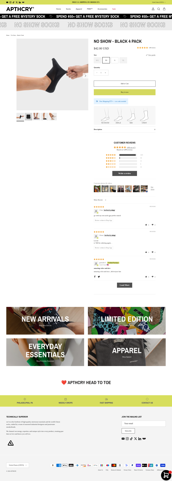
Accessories (102, 9)
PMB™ (90, 9)
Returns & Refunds (116, 470)
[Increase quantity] (106, 72)
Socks (68, 9)
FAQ (107, 470)
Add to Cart (125, 84)
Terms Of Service (138, 470)
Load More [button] (124, 285)
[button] (111, 155)
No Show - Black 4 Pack (17, 35)
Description (98, 129)
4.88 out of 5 (131, 147)
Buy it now (124, 92)
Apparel (79, 9)
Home (58, 9)
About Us (100, 470)
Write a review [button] (124, 173)
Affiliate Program (161, 470)
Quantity (97, 68)
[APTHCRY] (20, 9)
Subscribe (128, 431)
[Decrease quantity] (96, 72)
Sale (114, 9)
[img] (99, 207)
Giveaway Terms (150, 470)
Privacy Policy (127, 470)
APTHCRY (13, 471)
